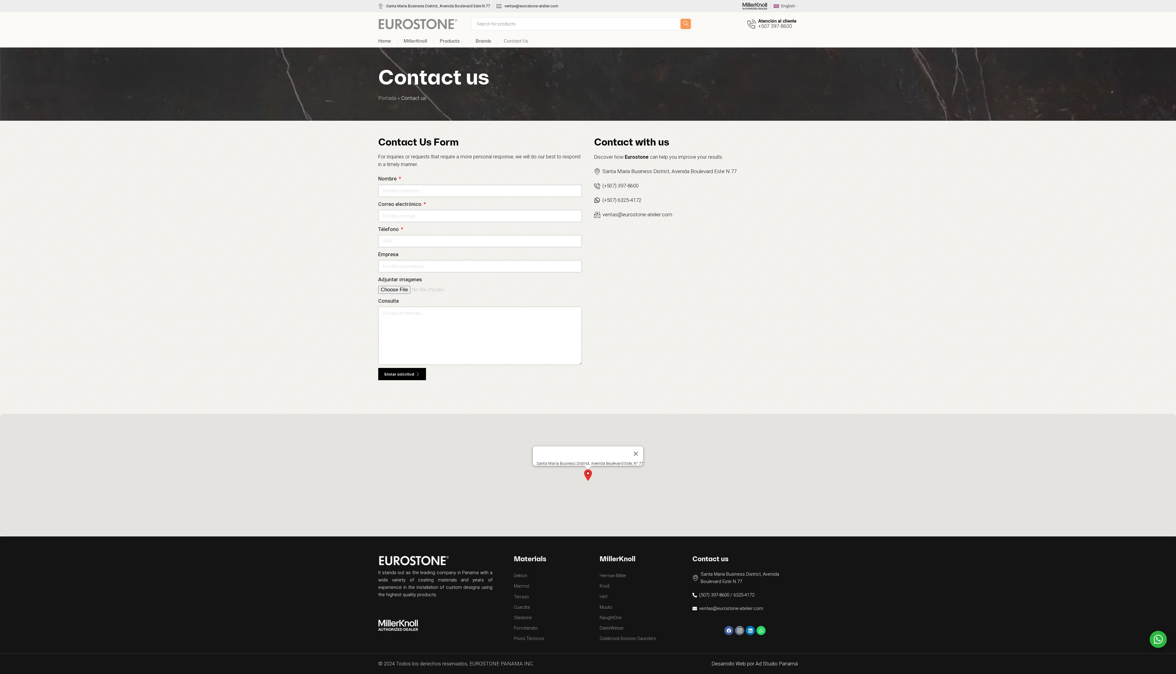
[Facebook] (728, 630)
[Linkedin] (750, 630)
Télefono (389, 229)
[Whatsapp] (761, 630)
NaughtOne (610, 617)
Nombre (388, 179)
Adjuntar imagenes (400, 279)
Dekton (520, 575)
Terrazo (521, 596)
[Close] (635, 453)
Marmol (521, 586)
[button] (588, 475)
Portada (387, 98)
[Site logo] (418, 23)
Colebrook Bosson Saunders (628, 638)
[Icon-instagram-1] (739, 630)
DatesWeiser (612, 628)
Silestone (523, 617)
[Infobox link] (434, 6)
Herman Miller (613, 575)
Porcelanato (526, 628)
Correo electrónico (400, 204)
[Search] (685, 24)
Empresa (388, 254)
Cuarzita (522, 607)
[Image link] (398, 625)
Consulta (388, 301)
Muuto (606, 607)
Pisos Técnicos (529, 638)
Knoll (604, 586)
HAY (604, 596)
